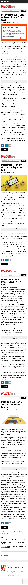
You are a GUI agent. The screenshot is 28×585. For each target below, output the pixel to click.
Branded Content (21, 433)
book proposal (12, 127)
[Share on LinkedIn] (6, 145)
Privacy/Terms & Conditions (13, 569)
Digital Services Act (9, 486)
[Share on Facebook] (2, 145)
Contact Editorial (10, 567)
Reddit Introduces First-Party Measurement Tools (13, 550)
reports (13, 138)
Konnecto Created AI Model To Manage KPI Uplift (13, 539)
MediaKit (17, 566)
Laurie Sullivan (6, 22)
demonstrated (8, 85)
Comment (4, 149)
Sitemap (22, 567)
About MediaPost (10, 566)
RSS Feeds (17, 567)
